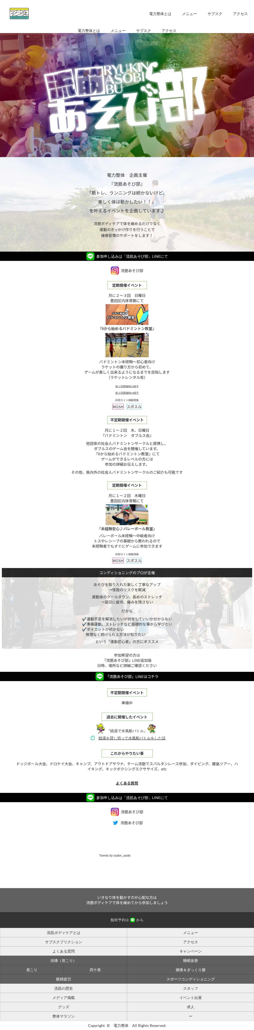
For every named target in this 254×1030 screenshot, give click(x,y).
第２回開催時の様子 (127, 392)
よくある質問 (127, 783)
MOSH (118, 406)
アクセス (240, 13)
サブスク (215, 13)
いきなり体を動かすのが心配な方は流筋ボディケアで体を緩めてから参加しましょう (127, 900)
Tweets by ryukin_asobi (115, 855)
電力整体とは (160, 13)
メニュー (189, 13)
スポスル (134, 406)
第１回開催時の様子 (127, 386)
